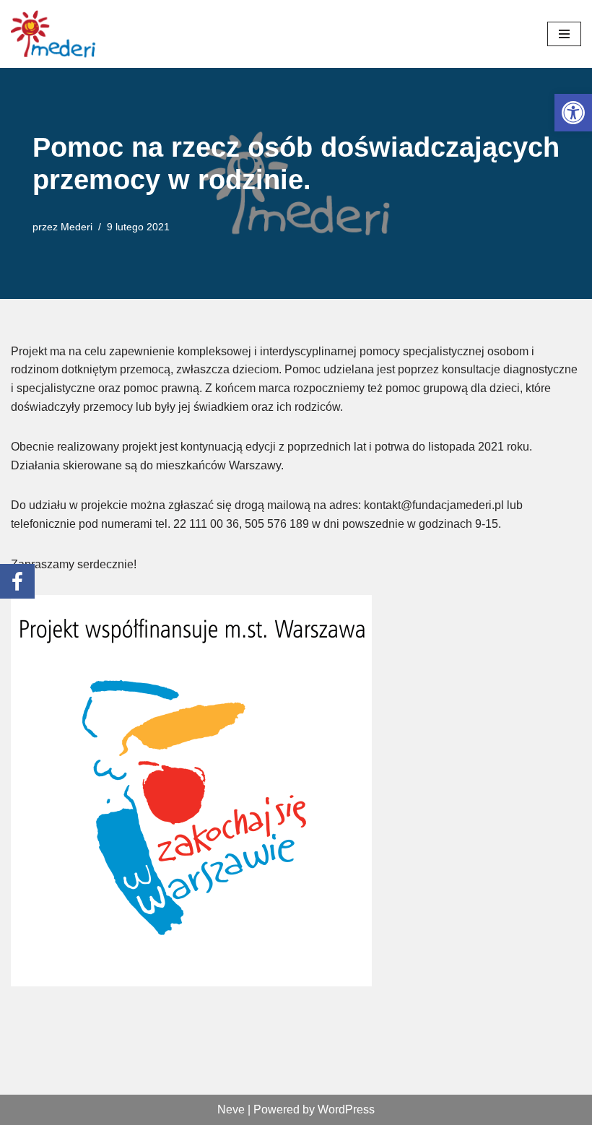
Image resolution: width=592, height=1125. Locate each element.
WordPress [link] (346, 1109)
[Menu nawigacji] (564, 34)
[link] (573, 112)
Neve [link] (231, 1109)
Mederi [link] (76, 227)
